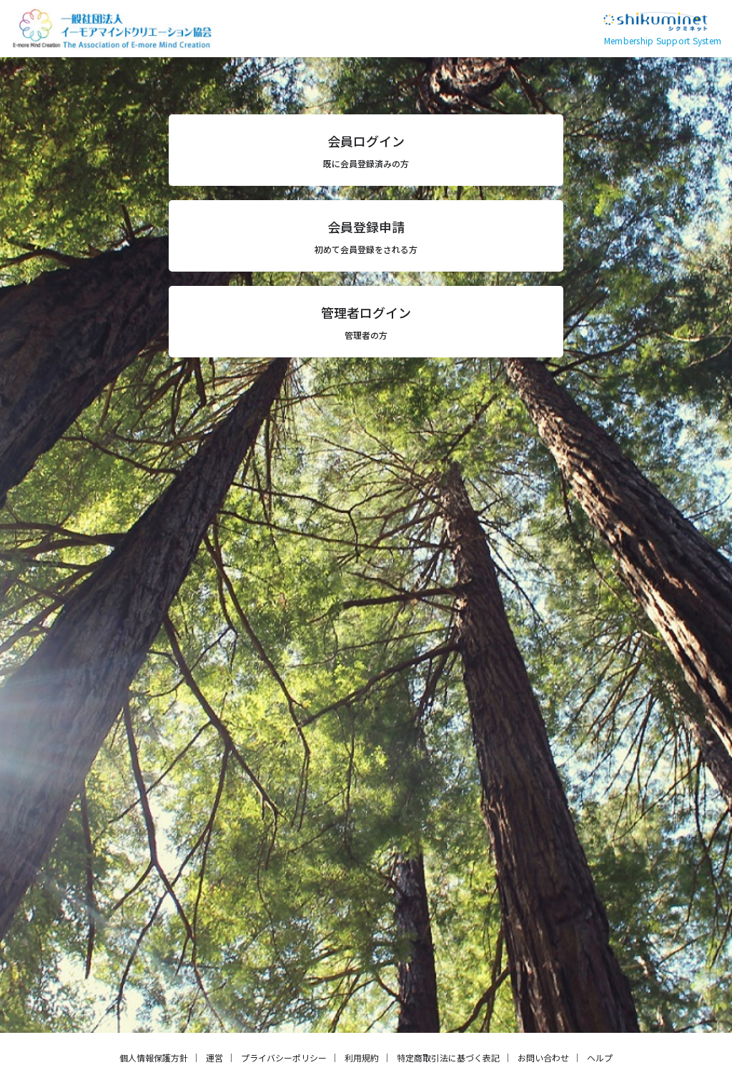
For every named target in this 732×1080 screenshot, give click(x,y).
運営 (214, 1057)
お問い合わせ (543, 1057)
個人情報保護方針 (153, 1057)
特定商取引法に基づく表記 (448, 1057)
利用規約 (362, 1057)
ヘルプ (600, 1057)
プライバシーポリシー (284, 1057)
